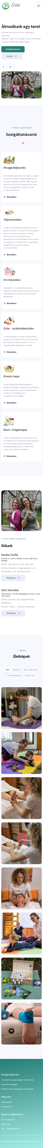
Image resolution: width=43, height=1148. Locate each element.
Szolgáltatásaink (13, 49)
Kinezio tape (11, 376)
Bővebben (11, 197)
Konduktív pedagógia (9, 1084)
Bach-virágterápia (15, 430)
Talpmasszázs (13, 219)
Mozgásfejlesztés (15, 168)
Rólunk (10, 56)
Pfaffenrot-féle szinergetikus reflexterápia (17, 1089)
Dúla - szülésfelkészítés (19, 328)
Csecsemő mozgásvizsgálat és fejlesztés (17, 1080)
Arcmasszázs (12, 280)
